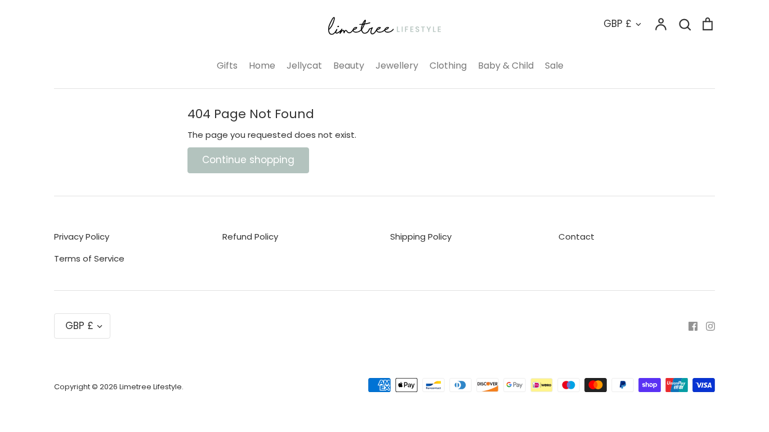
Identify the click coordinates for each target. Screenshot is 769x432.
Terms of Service (89, 258)
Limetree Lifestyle (150, 386)
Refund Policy (250, 236)
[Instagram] (706, 326)
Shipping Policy (420, 236)
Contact (576, 236)
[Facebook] (689, 326)
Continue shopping (248, 159)
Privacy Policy (81, 236)
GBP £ (617, 23)
